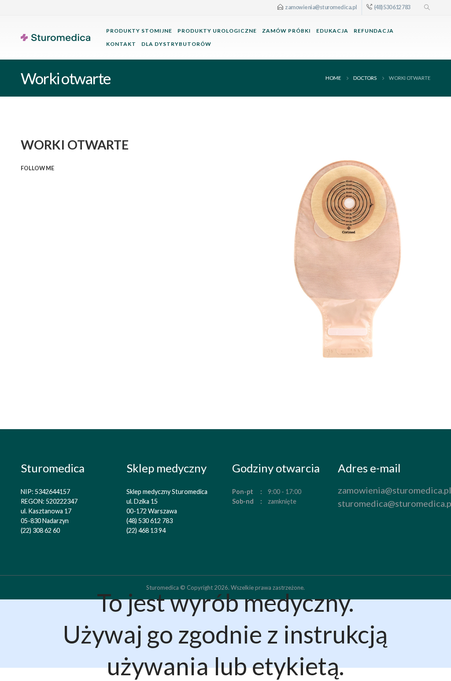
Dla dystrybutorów (176, 44)
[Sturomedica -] (55, 37)
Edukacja (332, 30)
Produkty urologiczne (217, 30)
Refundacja (374, 30)
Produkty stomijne (139, 30)
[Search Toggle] (427, 7)
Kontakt (121, 44)
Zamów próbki (286, 30)
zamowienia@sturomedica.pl (321, 7)
